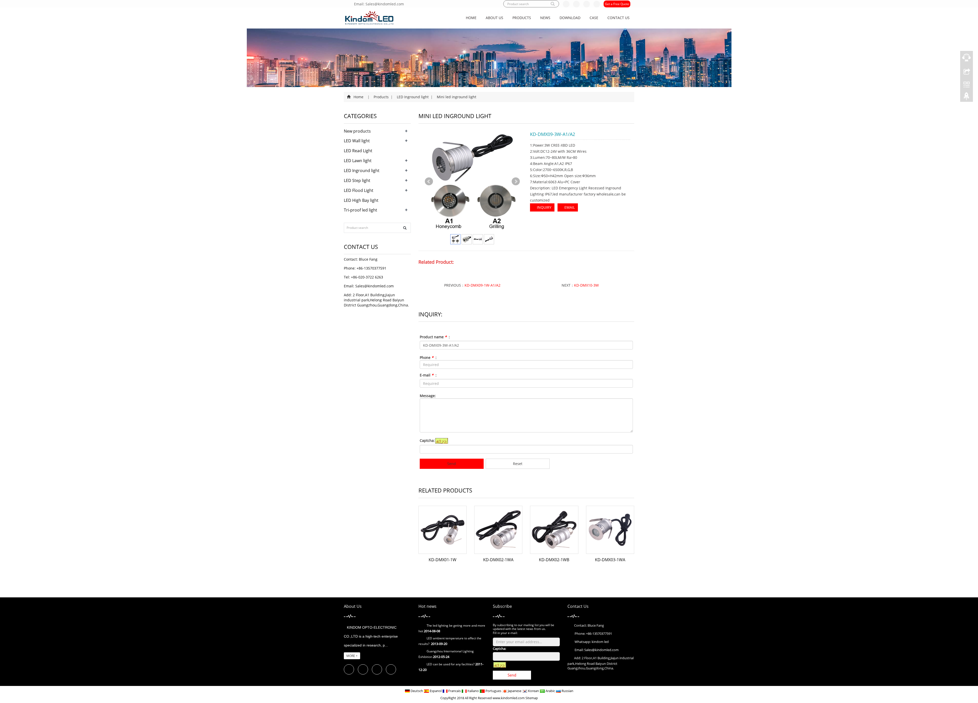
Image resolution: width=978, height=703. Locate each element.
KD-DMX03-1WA (610, 560)
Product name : (435, 336)
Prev (429, 181)
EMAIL (569, 207)
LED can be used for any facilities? (450, 664)
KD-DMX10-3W (586, 285)
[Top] (966, 97)
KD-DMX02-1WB (554, 560)
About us (494, 17)
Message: (428, 395)
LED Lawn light (358, 160)
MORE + (352, 656)
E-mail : (428, 375)
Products (521, 17)
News (545, 17)
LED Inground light (413, 96)
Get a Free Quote (617, 4)
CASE (594, 17)
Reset (517, 463)
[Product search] (405, 228)
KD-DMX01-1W (442, 560)
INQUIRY (543, 207)
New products (357, 131)
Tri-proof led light (360, 210)
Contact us (618, 17)
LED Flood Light (358, 190)
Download (570, 17)
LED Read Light (358, 150)
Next (516, 181)
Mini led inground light (456, 96)
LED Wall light (357, 141)
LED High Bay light (361, 200)
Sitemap (531, 698)
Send (451, 463)
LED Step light (357, 180)
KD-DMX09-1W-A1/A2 (482, 285)
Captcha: (427, 440)
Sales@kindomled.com (374, 286)
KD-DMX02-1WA (498, 560)
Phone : (428, 357)
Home (471, 17)
